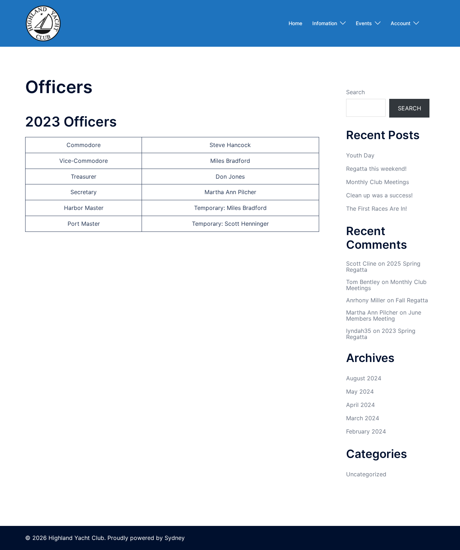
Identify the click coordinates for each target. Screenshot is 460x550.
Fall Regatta (412, 300)
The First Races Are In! (376, 208)
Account (400, 23)
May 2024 (360, 391)
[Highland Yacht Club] (43, 22)
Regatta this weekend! (376, 168)
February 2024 (366, 431)
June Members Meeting (383, 315)
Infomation (324, 23)
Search (355, 92)
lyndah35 (358, 330)
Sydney (175, 537)
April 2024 (360, 404)
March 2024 (362, 418)
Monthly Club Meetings (377, 181)
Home (295, 23)
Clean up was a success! (379, 195)
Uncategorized (366, 474)
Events (364, 23)
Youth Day (360, 155)
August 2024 (363, 378)
